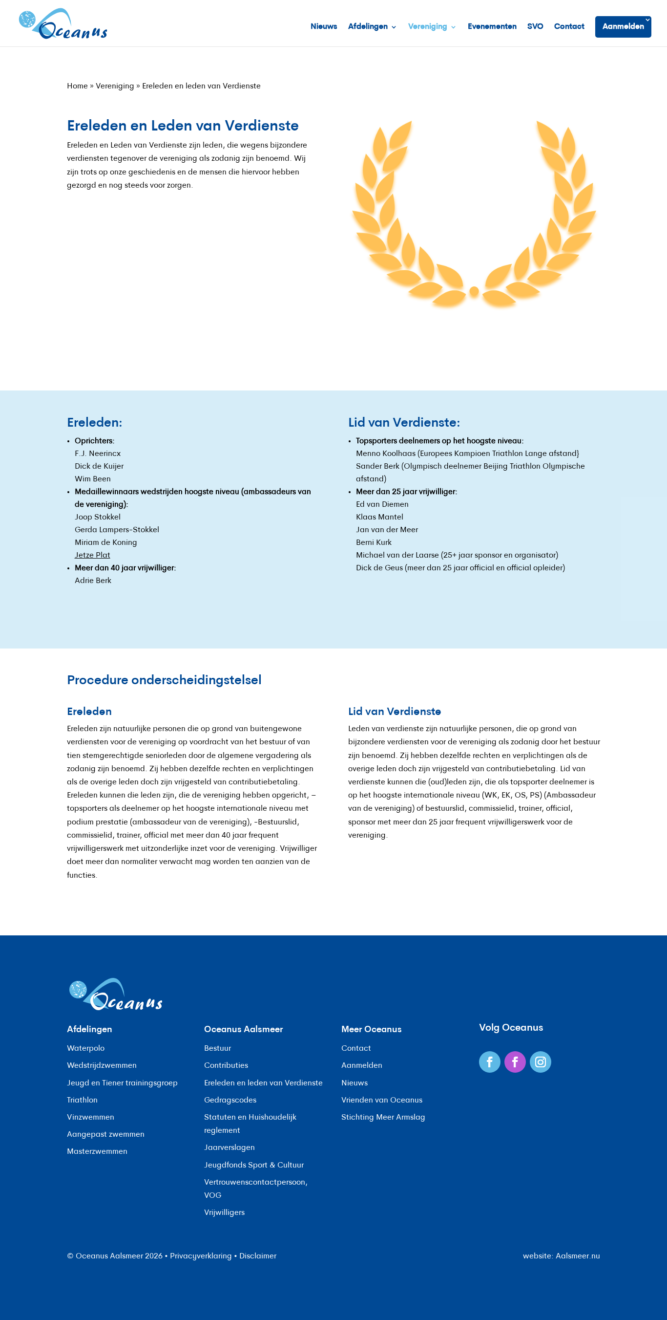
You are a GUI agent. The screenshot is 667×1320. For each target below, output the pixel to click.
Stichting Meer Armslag (383, 1118)
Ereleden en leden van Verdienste (263, 1083)
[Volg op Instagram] (540, 1062)
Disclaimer (257, 1256)
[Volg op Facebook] (489, 1062)
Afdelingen (368, 27)
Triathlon (82, 1100)
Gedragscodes (230, 1100)
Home (77, 86)
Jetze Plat (92, 556)
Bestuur (217, 1049)
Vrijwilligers (224, 1213)
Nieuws (324, 27)
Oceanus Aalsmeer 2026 (119, 1256)
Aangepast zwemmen (106, 1135)
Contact (569, 27)
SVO (535, 27)
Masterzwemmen (97, 1152)
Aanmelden (623, 27)
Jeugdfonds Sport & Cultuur (254, 1165)
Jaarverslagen (229, 1148)
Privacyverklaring (201, 1256)
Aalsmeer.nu (578, 1256)
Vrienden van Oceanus (381, 1100)
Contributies (226, 1066)
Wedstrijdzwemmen (102, 1066)
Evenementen (492, 27)
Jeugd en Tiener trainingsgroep (122, 1083)
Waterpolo (85, 1049)
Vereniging (427, 27)
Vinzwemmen (90, 1118)
